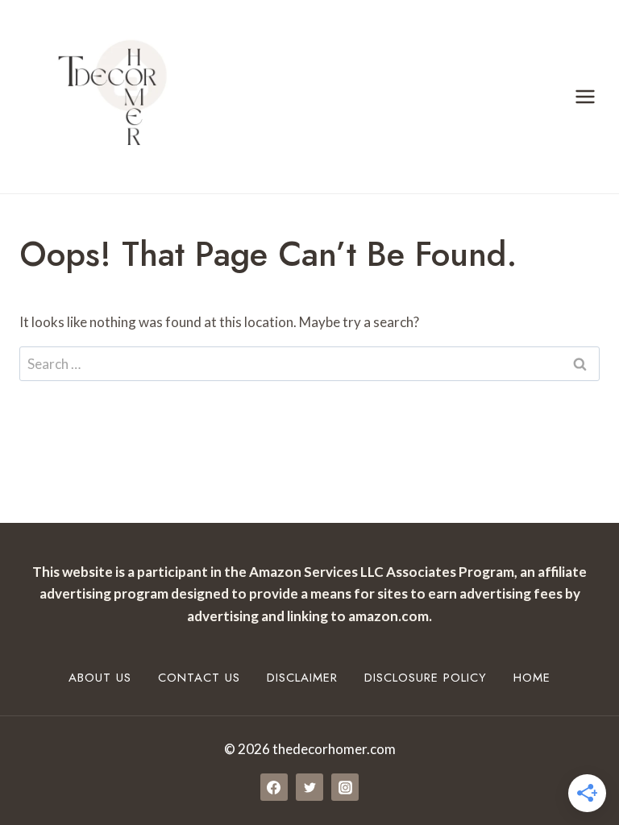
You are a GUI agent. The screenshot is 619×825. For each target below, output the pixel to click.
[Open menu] (585, 96)
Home (531, 677)
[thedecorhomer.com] (104, 96)
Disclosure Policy (425, 677)
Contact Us (199, 677)
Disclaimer (302, 677)
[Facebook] (274, 787)
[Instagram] (345, 787)
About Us (100, 677)
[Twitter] (309, 787)
